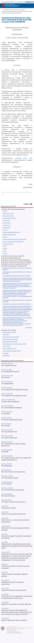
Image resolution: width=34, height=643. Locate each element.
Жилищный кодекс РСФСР (10, 339)
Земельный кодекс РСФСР (10, 341)
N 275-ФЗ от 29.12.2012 (6, 393)
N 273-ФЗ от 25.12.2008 (7, 405)
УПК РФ (5, 253)
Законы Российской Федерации (12, 258)
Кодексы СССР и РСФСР (9, 330)
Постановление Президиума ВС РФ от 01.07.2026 (16, 275)
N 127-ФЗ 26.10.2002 (6, 470)
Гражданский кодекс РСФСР (11, 337)
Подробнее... (29, 327)
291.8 (30, 158)
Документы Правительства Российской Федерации (17, 262)
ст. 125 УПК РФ (5, 588)
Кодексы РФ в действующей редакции (14, 209)
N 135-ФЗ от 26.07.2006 (7, 435)
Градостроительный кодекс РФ (11, 232)
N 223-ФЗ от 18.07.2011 (6, 455)
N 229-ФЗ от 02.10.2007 (7, 488)
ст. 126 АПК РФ (5, 602)
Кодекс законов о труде (9, 348)
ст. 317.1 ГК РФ (4, 512)
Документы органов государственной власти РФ (16, 264)
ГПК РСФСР (6, 334)
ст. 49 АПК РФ (4, 608)
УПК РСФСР (6, 355)
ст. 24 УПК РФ (4, 594)
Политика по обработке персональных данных (14, 632)
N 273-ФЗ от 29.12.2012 (6, 381)
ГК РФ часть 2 (6, 223)
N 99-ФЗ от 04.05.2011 (6, 441)
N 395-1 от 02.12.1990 (6, 500)
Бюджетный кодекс (8, 213)
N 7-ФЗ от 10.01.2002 (6, 417)
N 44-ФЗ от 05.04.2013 (7, 482)
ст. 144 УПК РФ (5, 580)
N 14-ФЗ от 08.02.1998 (6, 449)
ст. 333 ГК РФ (4, 506)
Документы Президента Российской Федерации (16, 260)
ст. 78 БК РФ (4, 542)
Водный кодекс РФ (8, 216)
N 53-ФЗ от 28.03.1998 (6, 494)
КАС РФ (5, 237)
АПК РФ (5, 211)
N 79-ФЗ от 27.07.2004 (6, 387)
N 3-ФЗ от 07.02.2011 (6, 423)
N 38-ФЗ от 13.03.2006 (6, 411)
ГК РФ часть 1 (6, 220)
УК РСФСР (5, 353)
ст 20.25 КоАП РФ (5, 526)
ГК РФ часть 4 (6, 227)
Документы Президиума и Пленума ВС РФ (15, 266)
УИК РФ (5, 248)
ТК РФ (4, 246)
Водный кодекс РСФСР (9, 332)
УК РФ (4, 251)
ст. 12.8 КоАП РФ (5, 552)
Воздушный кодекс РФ (9, 218)
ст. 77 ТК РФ (4, 572)
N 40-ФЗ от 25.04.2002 (7, 375)
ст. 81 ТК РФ (4, 534)
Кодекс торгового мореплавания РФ (13, 241)
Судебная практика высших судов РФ (13, 256)
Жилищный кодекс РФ (9, 234)
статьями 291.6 (21, 158)
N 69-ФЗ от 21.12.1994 (6, 369)
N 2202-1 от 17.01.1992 (6, 464)
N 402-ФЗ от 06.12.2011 (6, 429)
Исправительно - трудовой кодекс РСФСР (14, 344)
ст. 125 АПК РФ (5, 618)
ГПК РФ (5, 230)
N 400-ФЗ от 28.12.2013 (7, 363)
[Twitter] (28, 203)
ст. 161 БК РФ (4, 564)
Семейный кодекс (8, 244)
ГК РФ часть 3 (6, 225)
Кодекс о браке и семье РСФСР (11, 351)
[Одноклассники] (29, 203)
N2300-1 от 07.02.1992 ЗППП (8, 399)
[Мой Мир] (31, 203)
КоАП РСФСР (6, 346)
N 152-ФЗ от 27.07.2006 (7, 476)
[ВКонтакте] (26, 203)
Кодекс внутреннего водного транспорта (14, 239)
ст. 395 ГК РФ (4, 518)
